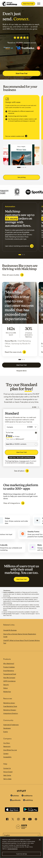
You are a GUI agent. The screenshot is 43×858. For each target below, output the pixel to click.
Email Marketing (8, 671)
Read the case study (13, 352)
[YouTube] (30, 819)
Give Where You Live (10, 750)
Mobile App (7, 691)
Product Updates (9, 667)
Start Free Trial (28, 4)
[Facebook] (7, 819)
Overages (22, 461)
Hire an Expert (8, 772)
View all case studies (10, 275)
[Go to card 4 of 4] (25, 167)
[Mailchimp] (28, 800)
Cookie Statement (12, 848)
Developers (7, 728)
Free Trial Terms (13, 461)
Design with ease (21, 130)
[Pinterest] (36, 819)
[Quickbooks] (15, 800)
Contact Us (7, 768)
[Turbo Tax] (15, 796)
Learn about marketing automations (17, 246)
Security (6, 684)
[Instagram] (18, 819)
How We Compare (9, 677)
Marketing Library (9, 703)
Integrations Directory (10, 713)
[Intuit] (21, 791)
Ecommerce (19, 319)
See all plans (19, 471)
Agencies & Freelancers (11, 725)
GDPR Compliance (9, 681)
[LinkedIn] (24, 819)
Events (5, 732)
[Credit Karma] (27, 796)
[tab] (19, 254)
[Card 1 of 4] (19, 167)
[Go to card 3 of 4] (23, 167)
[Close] (39, 839)
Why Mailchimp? (8, 663)
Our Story (6, 743)
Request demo (22, 371)
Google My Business (10, 630)
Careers (5, 753)
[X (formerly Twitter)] (13, 819)
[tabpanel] (19, 227)
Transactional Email (9, 674)
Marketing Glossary (9, 710)
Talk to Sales (7, 779)
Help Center (7, 775)
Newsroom (6, 746)
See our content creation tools (14, 136)
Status (5, 688)
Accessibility (7, 757)
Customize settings (21, 854)
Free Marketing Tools (10, 706)
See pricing (21, 177)
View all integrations (11, 503)
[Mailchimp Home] (9, 3)
